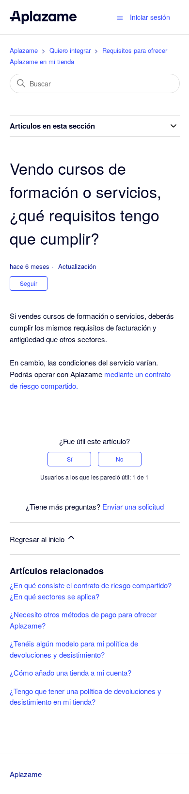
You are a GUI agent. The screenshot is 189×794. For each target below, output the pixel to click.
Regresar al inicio (38, 539)
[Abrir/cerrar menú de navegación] (120, 17)
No (120, 459)
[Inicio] (43, 17)
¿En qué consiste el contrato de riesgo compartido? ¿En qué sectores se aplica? (91, 590)
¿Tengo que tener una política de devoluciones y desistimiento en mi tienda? (85, 696)
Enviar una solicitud (133, 506)
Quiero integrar (70, 50)
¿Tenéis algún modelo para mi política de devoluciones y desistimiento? (74, 649)
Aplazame (24, 50)
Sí (69, 459)
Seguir (28, 283)
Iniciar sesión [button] (150, 17)
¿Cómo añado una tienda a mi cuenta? (70, 672)
